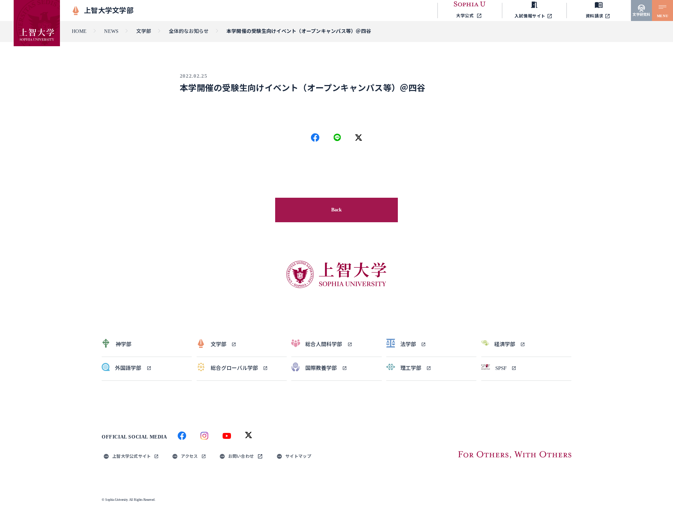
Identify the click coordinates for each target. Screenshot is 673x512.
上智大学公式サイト (131, 456)
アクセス (189, 456)
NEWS (111, 31)
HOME (79, 31)
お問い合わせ (241, 456)
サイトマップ (298, 456)
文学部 (143, 31)
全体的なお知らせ (189, 31)
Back (336, 209)
